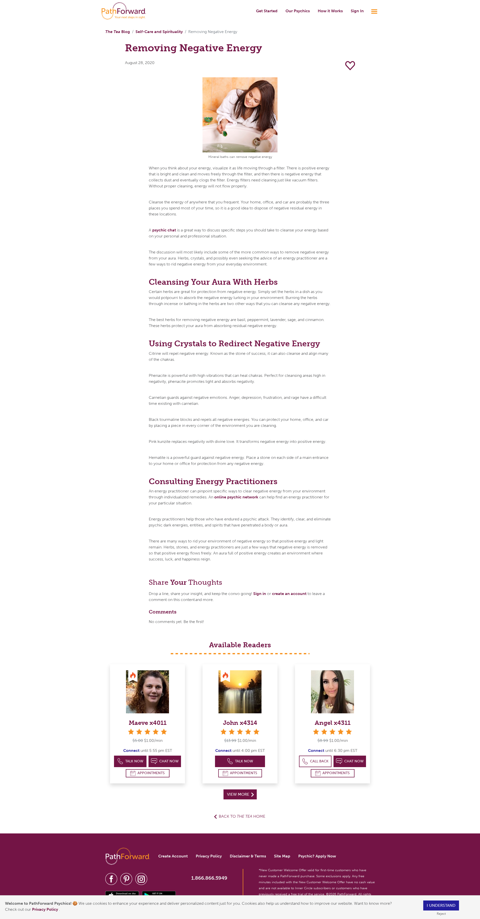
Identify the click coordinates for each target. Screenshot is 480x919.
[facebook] (111, 878)
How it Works (330, 11)
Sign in (259, 593)
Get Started (267, 11)
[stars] (147, 731)
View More (238, 794)
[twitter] (126, 878)
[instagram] (141, 878)
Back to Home (242, 816)
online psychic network (236, 497)
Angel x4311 (332, 722)
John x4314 (240, 722)
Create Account (173, 856)
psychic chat (164, 230)
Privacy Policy (45, 909)
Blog (117, 31)
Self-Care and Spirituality (159, 31)
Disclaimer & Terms (248, 856)
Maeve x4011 (147, 722)
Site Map (282, 856)
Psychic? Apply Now (317, 856)
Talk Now (134, 761)
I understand (441, 905)
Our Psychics (298, 11)
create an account (289, 593)
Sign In (357, 11)
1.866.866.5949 (209, 878)
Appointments (151, 773)
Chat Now (168, 761)
